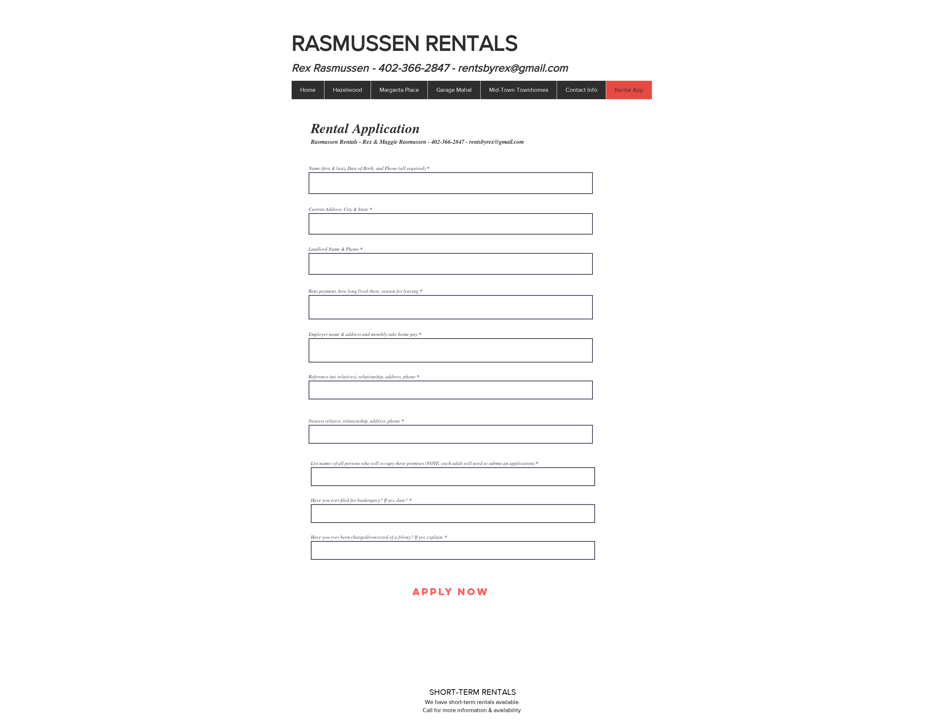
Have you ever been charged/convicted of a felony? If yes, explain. (377, 537)
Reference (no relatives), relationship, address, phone (362, 376)
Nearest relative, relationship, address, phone (354, 421)
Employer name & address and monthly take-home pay (363, 334)
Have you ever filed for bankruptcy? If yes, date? (359, 500)
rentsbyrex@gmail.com (513, 68)
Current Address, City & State (338, 209)
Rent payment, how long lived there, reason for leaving (364, 291)
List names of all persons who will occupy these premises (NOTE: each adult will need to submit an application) (423, 463)
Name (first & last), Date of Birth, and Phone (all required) (367, 168)
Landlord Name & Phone (334, 249)
